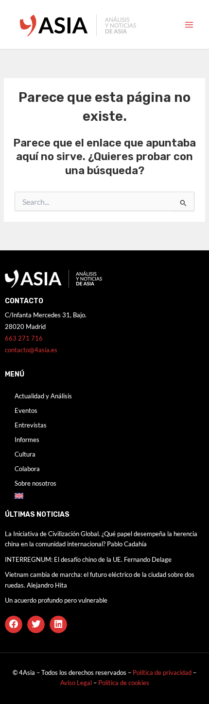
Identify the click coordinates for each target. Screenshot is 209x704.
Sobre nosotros (35, 483)
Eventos (26, 410)
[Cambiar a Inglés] (104, 496)
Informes (27, 439)
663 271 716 (24, 338)
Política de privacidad (162, 672)
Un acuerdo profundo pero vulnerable (56, 600)
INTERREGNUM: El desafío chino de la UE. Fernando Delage (88, 559)
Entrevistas (31, 425)
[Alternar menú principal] (189, 25)
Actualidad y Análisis (43, 396)
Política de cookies (123, 683)
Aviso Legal (76, 683)
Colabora (27, 469)
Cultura (25, 454)
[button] (13, 624)
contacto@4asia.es (31, 350)
